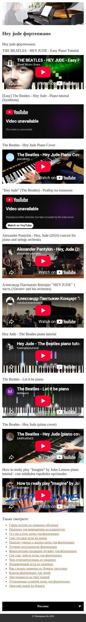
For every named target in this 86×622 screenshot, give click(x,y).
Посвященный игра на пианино (31, 564)
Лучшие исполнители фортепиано (33, 547)
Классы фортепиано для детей (29, 573)
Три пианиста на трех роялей (29, 577)
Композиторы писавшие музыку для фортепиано (43, 551)
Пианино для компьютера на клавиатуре (37, 529)
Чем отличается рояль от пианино (32, 560)
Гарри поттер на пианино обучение (33, 525)
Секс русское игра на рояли (28, 538)
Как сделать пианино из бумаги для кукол (38, 568)
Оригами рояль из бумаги (27, 586)
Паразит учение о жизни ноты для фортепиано (41, 542)
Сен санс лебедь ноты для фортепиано (35, 555)
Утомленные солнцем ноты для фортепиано (39, 581)
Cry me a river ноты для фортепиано (34, 533)
